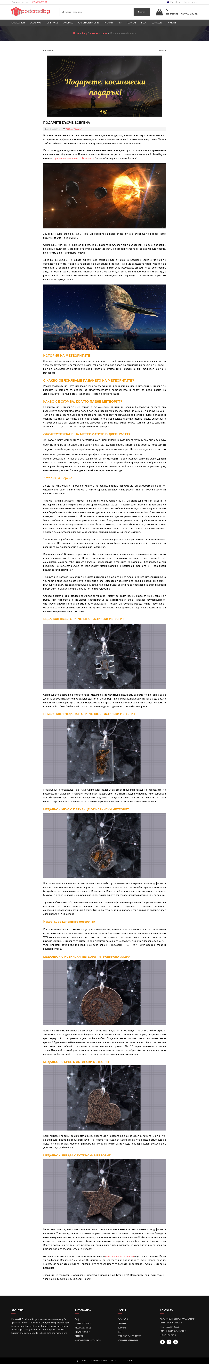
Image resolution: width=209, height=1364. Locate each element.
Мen (120, 22)
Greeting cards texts (129, 1336)
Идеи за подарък (73, 128)
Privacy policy (82, 1332)
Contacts (157, 22)
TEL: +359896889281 (169, 1327)
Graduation (18, 22)
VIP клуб (172, 22)
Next (161, 50)
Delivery (122, 1323)
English (174, 2)
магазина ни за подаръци (119, 1256)
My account (190, 2)
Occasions (36, 22)
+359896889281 (38, 2)
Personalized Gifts (89, 22)
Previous (49, 50)
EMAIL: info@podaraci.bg (173, 1331)
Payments (123, 1319)
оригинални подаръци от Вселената (74, 158)
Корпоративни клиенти (88, 1340)
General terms (83, 1323)
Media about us (83, 1327)
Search (141, 11)
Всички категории (128, 1340)
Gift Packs (52, 22)
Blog (144, 22)
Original (68, 22)
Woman (108, 22)
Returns (122, 1327)
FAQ (77, 1319)
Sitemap (79, 1336)
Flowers (131, 22)
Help (120, 1332)
